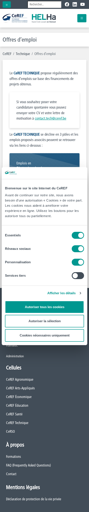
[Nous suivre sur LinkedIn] (75, 4)
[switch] (78, 248)
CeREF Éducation (17, 405)
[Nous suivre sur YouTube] (82, 4)
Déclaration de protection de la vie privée (33, 499)
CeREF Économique (19, 397)
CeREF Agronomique (19, 379)
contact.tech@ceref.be (50, 118)
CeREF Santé (14, 414)
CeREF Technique (17, 423)
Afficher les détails (61, 293)
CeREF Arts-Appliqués (20, 388)
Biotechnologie (30, 166)
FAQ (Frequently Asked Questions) (28, 465)
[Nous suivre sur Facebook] (68, 4)
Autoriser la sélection (45, 321)
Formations (13, 456)
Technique (23, 53)
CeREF (7, 53)
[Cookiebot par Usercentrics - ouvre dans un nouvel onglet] (65, 173)
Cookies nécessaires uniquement (45, 335)
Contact (11, 474)
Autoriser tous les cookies (44, 307)
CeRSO (10, 431)
